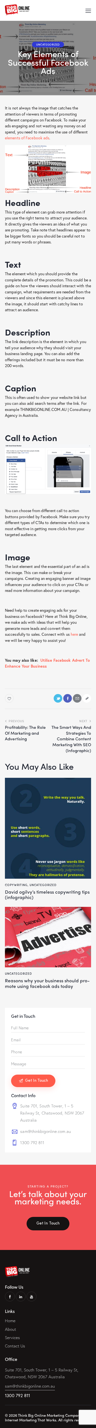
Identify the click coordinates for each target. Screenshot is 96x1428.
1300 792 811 (32, 1142)
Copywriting (16, 885)
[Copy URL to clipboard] (86, 698)
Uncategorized (48, 45)
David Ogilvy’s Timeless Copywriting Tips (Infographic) (47, 894)
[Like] (10, 698)
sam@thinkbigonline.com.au (45, 1131)
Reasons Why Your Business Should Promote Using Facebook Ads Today (47, 983)
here (74, 634)
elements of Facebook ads (27, 137)
